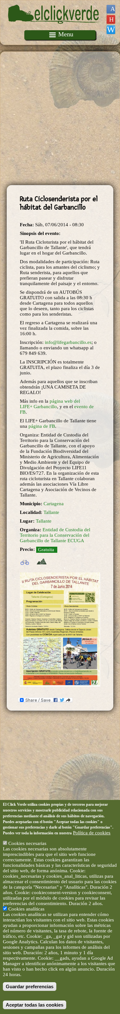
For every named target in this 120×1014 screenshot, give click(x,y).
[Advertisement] (60, 118)
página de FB (41, 426)
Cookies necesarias (27, 843)
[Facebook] (111, 9)
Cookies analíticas (26, 908)
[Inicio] (54, 27)
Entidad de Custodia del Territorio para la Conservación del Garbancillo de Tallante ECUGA (55, 535)
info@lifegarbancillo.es (68, 342)
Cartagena (54, 503)
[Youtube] (111, 19)
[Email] (111, 29)
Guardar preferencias (29, 986)
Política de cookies (91, 832)
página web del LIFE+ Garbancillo (50, 404)
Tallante (51, 512)
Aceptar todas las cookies (34, 1005)
